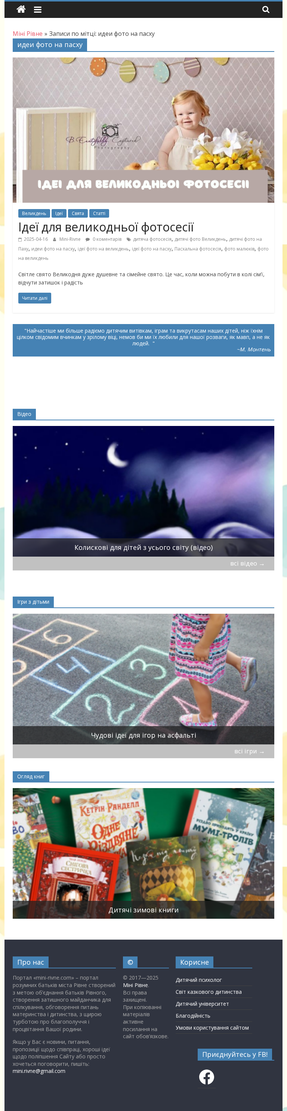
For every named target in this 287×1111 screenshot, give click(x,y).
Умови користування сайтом (212, 1027)
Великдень (34, 213)
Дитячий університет (202, 1003)
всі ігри (249, 751)
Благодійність (193, 1015)
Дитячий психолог (199, 979)
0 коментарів (106, 239)
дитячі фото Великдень (200, 239)
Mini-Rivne (70, 239)
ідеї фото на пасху (152, 249)
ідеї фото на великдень (103, 249)
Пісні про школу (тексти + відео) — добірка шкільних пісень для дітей (144, 547)
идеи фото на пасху (53, 249)
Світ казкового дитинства (209, 991)
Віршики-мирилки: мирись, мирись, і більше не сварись (143, 735)
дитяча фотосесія (152, 239)
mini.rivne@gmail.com (39, 1070)
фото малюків (239, 249)
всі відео (247, 563)
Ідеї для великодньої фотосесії (106, 227)
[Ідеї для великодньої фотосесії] (143, 62)
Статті (99, 213)
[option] (144, 491)
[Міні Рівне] (21, 9)
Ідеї (59, 213)
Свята (78, 213)
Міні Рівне (135, 985)
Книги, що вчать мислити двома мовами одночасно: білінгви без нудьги (144, 909)
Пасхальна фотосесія (198, 249)
